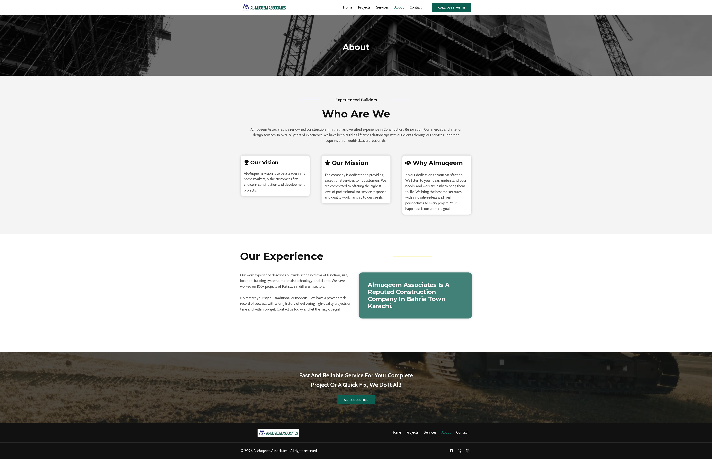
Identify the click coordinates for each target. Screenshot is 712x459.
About (399, 7)
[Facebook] (451, 450)
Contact (416, 7)
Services (382, 7)
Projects (364, 7)
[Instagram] (467, 450)
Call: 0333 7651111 (451, 7)
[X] (459, 450)
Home (347, 7)
